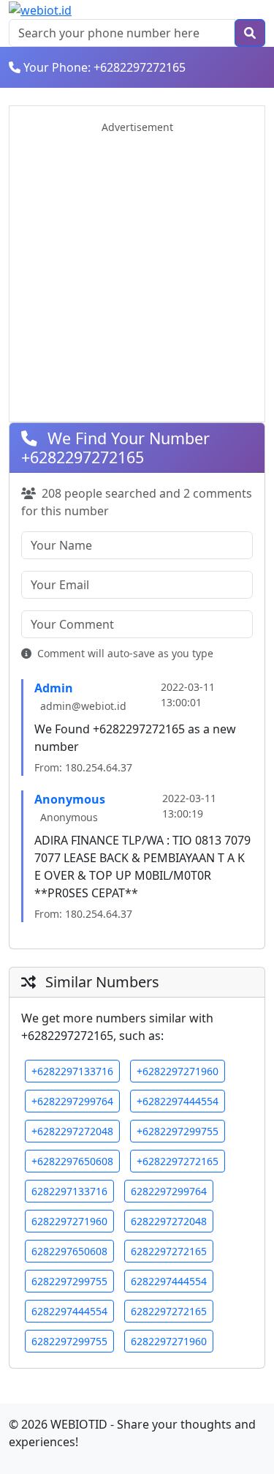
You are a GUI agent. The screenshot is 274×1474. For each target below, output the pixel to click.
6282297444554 (169, 1281)
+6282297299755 (177, 1131)
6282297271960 (69, 1221)
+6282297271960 (177, 1071)
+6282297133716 (72, 1071)
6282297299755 (69, 1281)
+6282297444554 (177, 1101)
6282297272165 (169, 1251)
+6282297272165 (177, 1161)
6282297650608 (69, 1251)
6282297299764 (169, 1191)
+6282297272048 (72, 1131)
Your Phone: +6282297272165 (104, 67)
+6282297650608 (72, 1161)
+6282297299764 (72, 1101)
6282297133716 (69, 1191)
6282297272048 (169, 1221)
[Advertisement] (137, 272)
